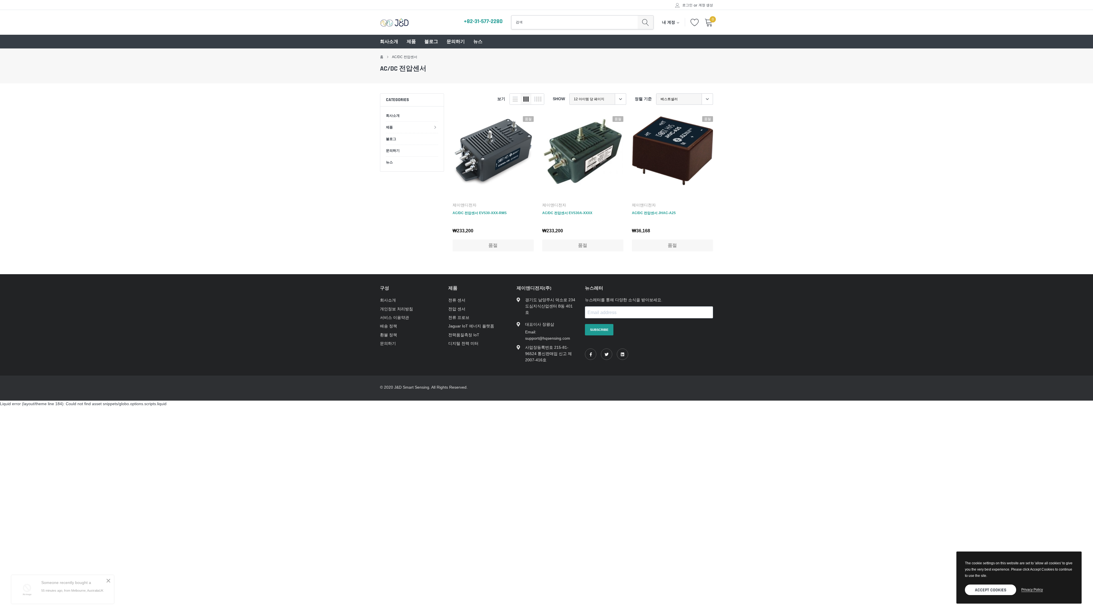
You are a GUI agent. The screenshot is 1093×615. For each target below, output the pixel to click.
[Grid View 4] (537, 99)
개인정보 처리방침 (396, 309)
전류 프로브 (458, 317)
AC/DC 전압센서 (404, 57)
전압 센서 (456, 309)
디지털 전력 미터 (463, 343)
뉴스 (477, 42)
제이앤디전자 (464, 205)
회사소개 (389, 42)
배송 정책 (388, 326)
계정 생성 (705, 5)
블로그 (431, 42)
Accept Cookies (990, 590)
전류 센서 (456, 300)
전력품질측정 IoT (463, 335)
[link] (493, 156)
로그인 (687, 5)
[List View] (515, 99)
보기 (501, 99)
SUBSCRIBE (599, 329)
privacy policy (1032, 589)
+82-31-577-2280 (483, 21)
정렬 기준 (643, 99)
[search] (645, 22)
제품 (411, 42)
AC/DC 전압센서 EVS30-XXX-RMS (480, 213)
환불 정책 (388, 335)
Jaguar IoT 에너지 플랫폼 (471, 326)
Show (559, 99)
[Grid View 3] (526, 99)
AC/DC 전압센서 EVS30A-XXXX (567, 213)
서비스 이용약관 (394, 317)
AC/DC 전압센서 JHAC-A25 (654, 213)
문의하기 (456, 42)
